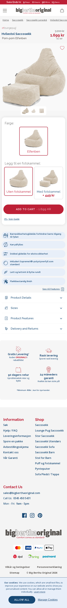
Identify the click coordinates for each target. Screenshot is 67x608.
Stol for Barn (43, 458)
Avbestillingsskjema (15, 447)
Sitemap (14, 572)
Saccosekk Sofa (44, 447)
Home (6, 20)
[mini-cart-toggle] (62, 10)
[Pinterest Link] (40, 517)
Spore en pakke (13, 441)
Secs (57, 2)
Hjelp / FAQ (10, 430)
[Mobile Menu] (5, 10)
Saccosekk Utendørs (48, 441)
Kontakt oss (11, 452)
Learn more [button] (39, 591)
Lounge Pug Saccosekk (49, 430)
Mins (47, 2)
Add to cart (33, 209)
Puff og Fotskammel (47, 463)
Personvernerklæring (49, 567)
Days (27, 2)
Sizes (14, 308)
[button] (25, 111)
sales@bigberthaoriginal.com (21, 493)
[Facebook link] (24, 517)
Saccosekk (41, 425)
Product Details (21, 297)
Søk (5, 425)
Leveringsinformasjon (17, 436)
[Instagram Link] (32, 517)
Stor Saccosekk (44, 436)
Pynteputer (42, 469)
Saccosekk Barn (45, 452)
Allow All (21, 599)
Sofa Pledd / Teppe (47, 474)
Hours (37, 2)
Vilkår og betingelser (17, 567)
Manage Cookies (48, 599)
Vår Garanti (10, 458)
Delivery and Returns (24, 328)
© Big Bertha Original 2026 (42, 572)
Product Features (22, 318)
